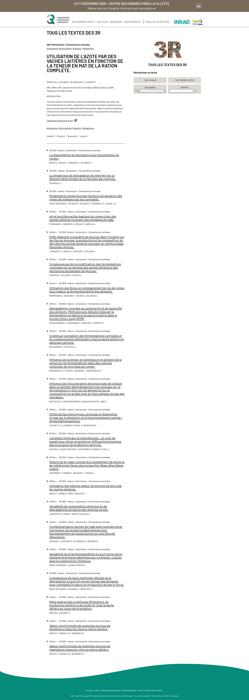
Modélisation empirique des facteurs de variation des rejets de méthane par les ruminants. (85, 197)
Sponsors (116, 21)
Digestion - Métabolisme (83, 48)
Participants (132, 21)
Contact (88, 690)
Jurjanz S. (50, 136)
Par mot (185, 87)
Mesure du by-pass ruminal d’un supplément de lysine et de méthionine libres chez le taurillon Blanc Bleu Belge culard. (87, 465)
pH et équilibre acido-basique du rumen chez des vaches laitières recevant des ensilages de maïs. (82, 218)
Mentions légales (129, 690)
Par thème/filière (184, 80)
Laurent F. (84, 136)
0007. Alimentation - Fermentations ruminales (68, 44)
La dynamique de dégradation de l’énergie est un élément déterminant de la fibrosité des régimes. (82, 177)
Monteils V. (61, 136)
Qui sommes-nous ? (83, 21)
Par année (150, 87)
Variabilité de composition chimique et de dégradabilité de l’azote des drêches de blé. (78, 507)
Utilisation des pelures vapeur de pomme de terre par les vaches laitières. (85, 487)
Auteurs (102, 21)
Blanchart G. (72, 136)
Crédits (97, 690)
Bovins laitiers (65, 48)
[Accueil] (58, 19)
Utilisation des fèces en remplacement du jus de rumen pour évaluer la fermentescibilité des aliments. (87, 289)
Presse (140, 690)
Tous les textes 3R (157, 21)
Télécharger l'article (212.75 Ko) (60, 120)
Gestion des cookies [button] (153, 690)
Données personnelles (110, 690)
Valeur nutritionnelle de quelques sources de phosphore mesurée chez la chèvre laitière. (79, 627)
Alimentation (52, 48)
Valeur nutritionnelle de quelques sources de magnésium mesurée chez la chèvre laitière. (79, 647)
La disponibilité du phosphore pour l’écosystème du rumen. (84, 156)
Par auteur (150, 80)
